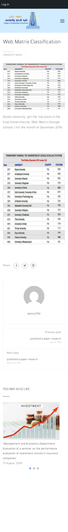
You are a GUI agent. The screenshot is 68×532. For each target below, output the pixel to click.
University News (12, 55)
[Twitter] (25, 265)
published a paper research (45, 339)
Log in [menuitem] (5, 4)
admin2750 (34, 314)
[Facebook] (16, 265)
